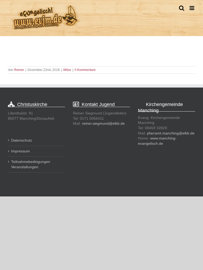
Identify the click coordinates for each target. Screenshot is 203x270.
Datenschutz (21, 140)
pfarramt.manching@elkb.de (171, 133)
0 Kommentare (85, 70)
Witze (67, 70)
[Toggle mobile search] (181, 8)
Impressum (20, 151)
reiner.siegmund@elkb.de (103, 123)
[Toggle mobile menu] (192, 8)
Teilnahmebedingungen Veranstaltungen (30, 164)
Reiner (19, 70)
